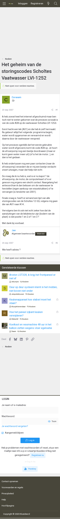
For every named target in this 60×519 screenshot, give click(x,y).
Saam (14, 331)
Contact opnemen (10, 481)
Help (4, 499)
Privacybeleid (8, 493)
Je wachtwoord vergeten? (15, 426)
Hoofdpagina (8, 505)
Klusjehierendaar (19, 307)
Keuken (25, 282)
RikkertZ (15, 319)
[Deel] (52, 110)
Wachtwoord (8, 416)
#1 (57, 110)
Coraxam (16, 97)
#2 (57, 243)
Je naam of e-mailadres (14, 405)
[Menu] (4, 3)
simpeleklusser (18, 294)
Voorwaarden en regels (12, 487)
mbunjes (15, 282)
